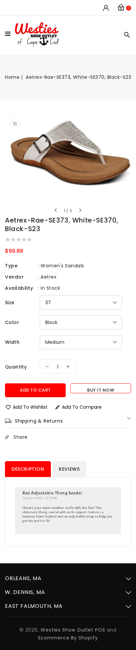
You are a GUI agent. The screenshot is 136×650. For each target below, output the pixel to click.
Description (28, 469)
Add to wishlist (30, 407)
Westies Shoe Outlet (67, 630)
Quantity (16, 367)
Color (12, 322)
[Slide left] (56, 211)
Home (12, 77)
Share (21, 437)
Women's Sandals (62, 265)
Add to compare (82, 407)
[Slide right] (80, 211)
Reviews (69, 469)
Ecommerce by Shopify (68, 638)
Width (12, 342)
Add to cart (35, 390)
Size (10, 302)
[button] (9, 35)
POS (100, 630)
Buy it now (100, 390)
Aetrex (48, 277)
